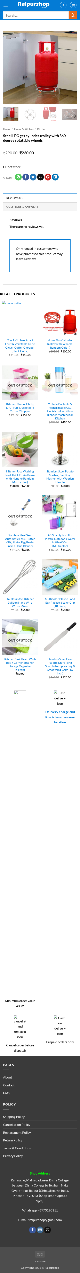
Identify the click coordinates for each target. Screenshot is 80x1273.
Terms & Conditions (17, 1148)
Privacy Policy (13, 1156)
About (7, 1077)
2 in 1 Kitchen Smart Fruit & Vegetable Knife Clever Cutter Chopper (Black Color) (20, 346)
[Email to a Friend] (40, 177)
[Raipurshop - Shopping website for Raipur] (34, 5)
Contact (9, 1085)
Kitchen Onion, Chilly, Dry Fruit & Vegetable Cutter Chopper (20, 407)
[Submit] (73, 15)
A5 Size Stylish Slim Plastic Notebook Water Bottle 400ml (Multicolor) (60, 541)
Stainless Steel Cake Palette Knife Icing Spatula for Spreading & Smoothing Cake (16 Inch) (60, 666)
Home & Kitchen (23, 129)
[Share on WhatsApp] (18, 177)
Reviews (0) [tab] (14, 198)
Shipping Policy (14, 1116)
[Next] (70, 67)
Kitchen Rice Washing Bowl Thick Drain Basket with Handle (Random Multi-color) (20, 477)
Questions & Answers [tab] (22, 206)
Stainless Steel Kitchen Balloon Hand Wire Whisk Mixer (20, 602)
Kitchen (41, 129)
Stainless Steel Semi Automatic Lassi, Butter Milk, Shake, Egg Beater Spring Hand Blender (20, 541)
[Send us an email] (47, 1230)
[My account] (63, 5)
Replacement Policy (17, 1132)
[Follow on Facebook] (32, 1230)
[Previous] (9, 67)
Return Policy (12, 1140)
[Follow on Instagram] (40, 1230)
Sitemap (40, 1261)
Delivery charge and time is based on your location (60, 717)
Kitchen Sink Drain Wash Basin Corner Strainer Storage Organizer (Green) (20, 664)
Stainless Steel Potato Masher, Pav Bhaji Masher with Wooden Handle (60, 477)
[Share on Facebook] (25, 177)
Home (6, 129)
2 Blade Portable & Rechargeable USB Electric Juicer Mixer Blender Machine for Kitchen (60, 411)
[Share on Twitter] (33, 177)
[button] (5, 5)
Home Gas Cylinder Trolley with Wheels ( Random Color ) (60, 344)
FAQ (6, 1093)
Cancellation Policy (16, 1124)
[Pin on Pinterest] (48, 177)
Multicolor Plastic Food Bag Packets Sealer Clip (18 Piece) (60, 602)
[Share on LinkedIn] (55, 177)
